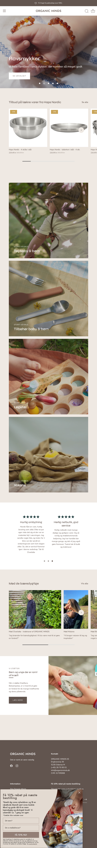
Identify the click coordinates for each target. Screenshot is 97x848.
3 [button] (52, 561)
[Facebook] (11, 765)
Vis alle (84, 583)
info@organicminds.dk (60, 770)
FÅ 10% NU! (21, 835)
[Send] (85, 799)
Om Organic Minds (18, 789)
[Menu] (4, 11)
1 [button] (44, 561)
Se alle (85, 102)
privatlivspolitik (32, 844)
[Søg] (86, 11)
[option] (48, 44)
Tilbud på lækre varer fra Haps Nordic (35, 102)
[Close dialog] (79, 792)
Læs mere (18, 700)
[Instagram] (17, 765)
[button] (39, 83)
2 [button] (48, 561)
